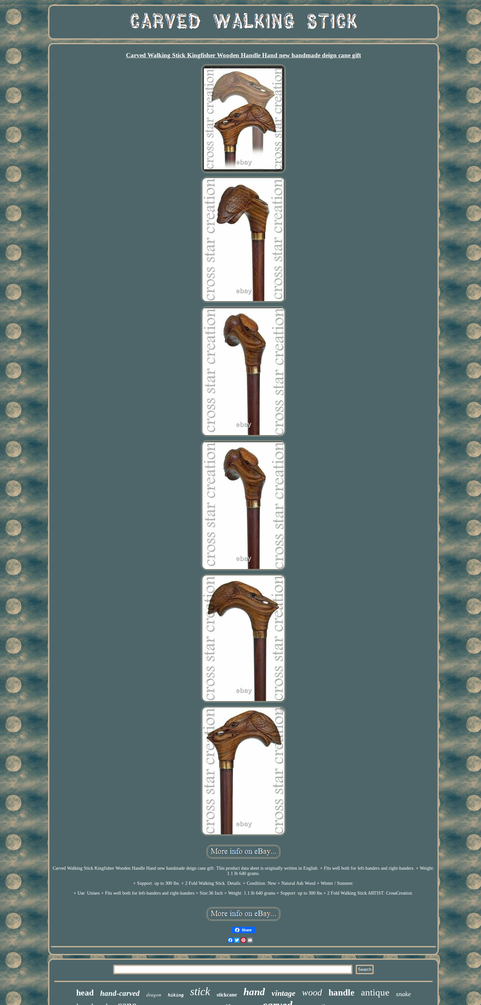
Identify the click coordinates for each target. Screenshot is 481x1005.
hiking (176, 995)
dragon (153, 994)
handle (341, 992)
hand (254, 991)
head (85, 992)
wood (312, 992)
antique (375, 992)
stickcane (227, 994)
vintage (283, 993)
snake (403, 993)
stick (200, 991)
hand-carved (120, 993)
